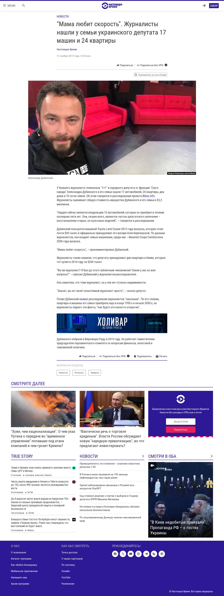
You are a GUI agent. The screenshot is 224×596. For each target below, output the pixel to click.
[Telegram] (204, 5)
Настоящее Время (67, 49)
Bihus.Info (149, 196)
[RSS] (154, 554)
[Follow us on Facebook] (115, 554)
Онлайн (65, 571)
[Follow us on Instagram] (138, 554)
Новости (63, 16)
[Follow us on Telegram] (146, 554)
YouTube (66, 577)
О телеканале (18, 552)
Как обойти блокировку (24, 564)
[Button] (125, 65)
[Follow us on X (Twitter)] (123, 554)
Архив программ (20, 583)
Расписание (67, 583)
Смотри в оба (162, 456)
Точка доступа (69, 552)
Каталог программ (21, 558)
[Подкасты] (162, 554)
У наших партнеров (72, 558)
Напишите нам (19, 577)
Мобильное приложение (24, 571)
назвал (84, 299)
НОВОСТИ (89, 456)
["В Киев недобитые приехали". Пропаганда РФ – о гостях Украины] (180, 500)
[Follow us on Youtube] (131, 554)
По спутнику (68, 564)
